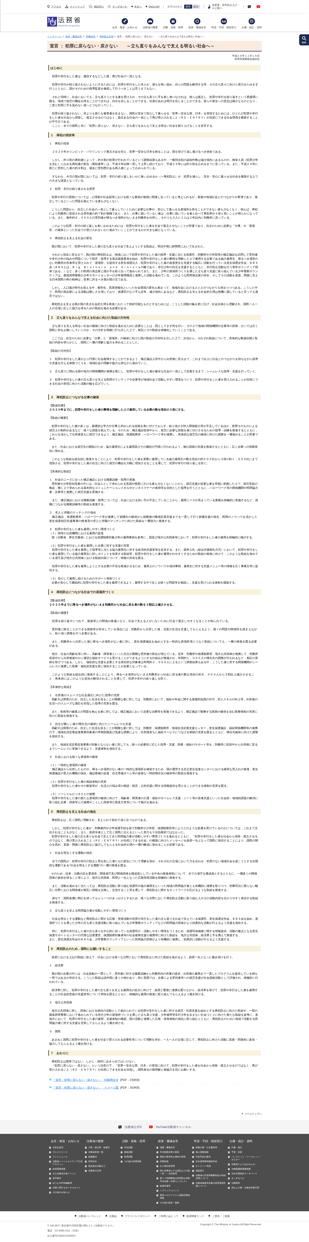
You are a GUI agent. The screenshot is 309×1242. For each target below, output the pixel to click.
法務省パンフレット (90, 1216)
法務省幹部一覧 (95, 1152)
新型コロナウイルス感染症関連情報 (175, 1196)
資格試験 (128, 1152)
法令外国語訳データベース (244, 1173)
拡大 (195, 6)
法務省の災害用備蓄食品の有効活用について (211, 1176)
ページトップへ (253, 1113)
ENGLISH (154, 6)
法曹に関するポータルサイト (66, 1188)
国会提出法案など (97, 1166)
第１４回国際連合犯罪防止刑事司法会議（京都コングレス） (175, 1179)
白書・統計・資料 (252, 27)
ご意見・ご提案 (221, 1216)
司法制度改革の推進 (169, 1152)
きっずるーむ (119, 6)
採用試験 (128, 1157)
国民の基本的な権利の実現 (173, 1157)
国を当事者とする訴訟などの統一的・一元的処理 (175, 1172)
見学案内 (57, 1178)
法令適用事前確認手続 (206, 1161)
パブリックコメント (169, 1190)
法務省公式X (133, 1127)
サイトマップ (77, 6)
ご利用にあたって (168, 1216)
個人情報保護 (202, 1152)
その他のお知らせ (61, 1192)
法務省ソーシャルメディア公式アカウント (68, 1162)
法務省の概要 (150, 27)
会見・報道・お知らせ (124, 27)
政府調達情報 (59, 1169)
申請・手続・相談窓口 (223, 27)
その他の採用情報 (132, 1161)
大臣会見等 (58, 1147)
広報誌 (113, 1216)
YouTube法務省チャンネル (173, 1127)
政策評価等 (165, 1186)
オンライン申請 (203, 1166)
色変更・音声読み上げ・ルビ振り (226, 6)
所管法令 (92, 1161)
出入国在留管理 (167, 1166)
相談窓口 (99, 6)
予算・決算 (236, 1152)
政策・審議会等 (197, 27)
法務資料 (235, 1183)
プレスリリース (60, 1152)
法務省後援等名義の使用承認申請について (211, 1184)
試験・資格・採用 (173, 27)
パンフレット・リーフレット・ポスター (246, 1158)
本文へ (138, 6)
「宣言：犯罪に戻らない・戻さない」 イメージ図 (86, 1087)
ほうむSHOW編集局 (62, 1183)
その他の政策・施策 (169, 1203)
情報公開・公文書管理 (206, 1147)
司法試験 (128, 1147)
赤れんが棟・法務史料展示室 (245, 1188)
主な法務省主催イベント (64, 1173)
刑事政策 (91, 36)
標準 (188, 6)
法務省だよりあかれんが (243, 1164)
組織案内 (92, 1157)
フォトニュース (60, 1157)
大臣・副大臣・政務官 (99, 1147)
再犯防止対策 (107, 36)
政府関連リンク (195, 1216)
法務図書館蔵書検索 (241, 1169)
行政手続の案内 (203, 1157)
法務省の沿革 (94, 1171)
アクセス (56, 6)
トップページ (54, 36)
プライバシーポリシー (137, 1216)
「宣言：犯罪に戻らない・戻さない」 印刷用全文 (86, 1079)
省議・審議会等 (167, 1147)
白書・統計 (236, 1147)
